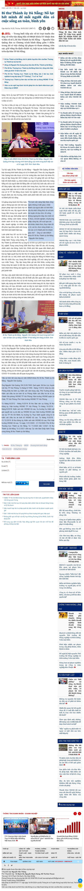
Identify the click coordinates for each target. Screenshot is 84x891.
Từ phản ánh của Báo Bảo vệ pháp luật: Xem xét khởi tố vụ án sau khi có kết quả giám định (70, 761)
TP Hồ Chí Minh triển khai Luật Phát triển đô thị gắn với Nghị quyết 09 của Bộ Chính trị (70, 211)
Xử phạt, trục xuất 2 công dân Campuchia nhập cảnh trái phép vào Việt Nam (70, 276)
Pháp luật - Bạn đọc (68, 548)
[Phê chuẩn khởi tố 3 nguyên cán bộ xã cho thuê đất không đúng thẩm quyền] (63, 263)
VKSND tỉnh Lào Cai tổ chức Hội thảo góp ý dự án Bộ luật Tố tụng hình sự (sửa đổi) (70, 222)
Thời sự (5, 849)
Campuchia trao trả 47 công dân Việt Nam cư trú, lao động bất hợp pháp (75, 556)
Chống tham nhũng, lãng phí (70, 607)
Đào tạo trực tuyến (55, 890)
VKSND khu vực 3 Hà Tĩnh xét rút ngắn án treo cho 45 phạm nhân (70, 242)
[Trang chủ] (4, 861)
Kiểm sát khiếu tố (9, 857)
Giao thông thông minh (24, 890)
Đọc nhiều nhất (66, 54)
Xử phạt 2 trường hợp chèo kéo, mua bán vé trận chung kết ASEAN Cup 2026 (75, 500)
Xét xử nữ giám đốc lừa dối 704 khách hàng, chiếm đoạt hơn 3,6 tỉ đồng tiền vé (75, 324)
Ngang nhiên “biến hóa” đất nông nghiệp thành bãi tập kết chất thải (70, 576)
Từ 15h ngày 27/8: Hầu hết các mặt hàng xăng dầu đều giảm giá (75, 441)
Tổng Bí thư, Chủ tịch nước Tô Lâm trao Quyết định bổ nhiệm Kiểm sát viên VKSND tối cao (70, 84)
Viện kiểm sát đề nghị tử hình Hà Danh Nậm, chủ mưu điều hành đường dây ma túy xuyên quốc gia (70, 137)
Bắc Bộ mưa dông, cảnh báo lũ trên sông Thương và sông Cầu (70, 512)
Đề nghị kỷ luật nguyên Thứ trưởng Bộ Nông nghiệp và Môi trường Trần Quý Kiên (70, 656)
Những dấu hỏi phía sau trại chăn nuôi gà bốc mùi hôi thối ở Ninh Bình (75, 750)
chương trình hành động (39, 445)
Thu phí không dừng (40, 890)
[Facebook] (44, 28)
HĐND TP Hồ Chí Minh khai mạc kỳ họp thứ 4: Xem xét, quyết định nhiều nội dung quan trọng (28, 499)
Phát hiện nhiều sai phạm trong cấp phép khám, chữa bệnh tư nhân (70, 646)
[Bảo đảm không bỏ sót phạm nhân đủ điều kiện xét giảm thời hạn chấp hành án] (63, 377)
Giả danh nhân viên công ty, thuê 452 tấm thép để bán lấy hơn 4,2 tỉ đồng (70, 304)
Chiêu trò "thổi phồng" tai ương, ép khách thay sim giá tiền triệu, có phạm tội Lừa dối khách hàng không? (75, 687)
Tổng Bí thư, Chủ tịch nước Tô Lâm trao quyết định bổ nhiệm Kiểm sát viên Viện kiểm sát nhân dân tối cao (70, 36)
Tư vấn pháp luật (42, 853)
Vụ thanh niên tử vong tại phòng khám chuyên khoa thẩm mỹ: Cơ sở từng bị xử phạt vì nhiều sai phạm (70, 125)
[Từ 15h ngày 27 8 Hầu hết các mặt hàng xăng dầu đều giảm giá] (63, 438)
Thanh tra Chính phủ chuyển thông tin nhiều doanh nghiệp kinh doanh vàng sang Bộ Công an (75, 621)
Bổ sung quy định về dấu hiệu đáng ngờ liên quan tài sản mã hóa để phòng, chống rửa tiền (28, 523)
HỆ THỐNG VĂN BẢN (70, 169)
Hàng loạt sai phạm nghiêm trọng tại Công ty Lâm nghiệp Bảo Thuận (70, 665)
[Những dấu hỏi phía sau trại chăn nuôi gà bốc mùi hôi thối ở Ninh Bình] (63, 747)
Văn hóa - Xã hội (66, 489)
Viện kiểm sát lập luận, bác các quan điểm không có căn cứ (70, 158)
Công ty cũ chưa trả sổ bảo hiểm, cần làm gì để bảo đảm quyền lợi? (70, 594)
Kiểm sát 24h (7, 8)
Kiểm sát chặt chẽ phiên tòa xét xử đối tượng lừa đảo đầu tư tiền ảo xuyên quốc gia (70, 335)
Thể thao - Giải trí (74, 857)
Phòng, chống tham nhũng (40, 849)
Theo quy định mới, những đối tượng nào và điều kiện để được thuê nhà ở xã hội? (70, 722)
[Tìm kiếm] (78, 861)
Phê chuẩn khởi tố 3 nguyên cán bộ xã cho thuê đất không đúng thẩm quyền (75, 266)
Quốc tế (54, 857)
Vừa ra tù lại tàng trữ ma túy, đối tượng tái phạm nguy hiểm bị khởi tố (70, 294)
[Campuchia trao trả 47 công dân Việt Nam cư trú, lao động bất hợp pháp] (63, 554)
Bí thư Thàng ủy (16, 445)
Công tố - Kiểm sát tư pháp (68, 255)
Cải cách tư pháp (66, 371)
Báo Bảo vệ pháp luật (67, 805)
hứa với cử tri (7, 449)
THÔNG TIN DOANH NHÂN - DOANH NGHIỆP (20, 814)
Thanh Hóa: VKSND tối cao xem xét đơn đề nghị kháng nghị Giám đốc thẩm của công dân (70, 793)
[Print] (40, 28)
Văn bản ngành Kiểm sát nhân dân (70, 181)
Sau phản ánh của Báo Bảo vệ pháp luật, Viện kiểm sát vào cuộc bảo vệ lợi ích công (70, 771)
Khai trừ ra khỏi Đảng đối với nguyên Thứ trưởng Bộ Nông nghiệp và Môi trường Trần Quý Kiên (70, 636)
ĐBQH (26, 445)
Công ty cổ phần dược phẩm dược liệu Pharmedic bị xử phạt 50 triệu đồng (70, 522)
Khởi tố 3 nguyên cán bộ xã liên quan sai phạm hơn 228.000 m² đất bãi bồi (70, 567)
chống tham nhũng (20, 449)
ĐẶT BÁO (40, 861)
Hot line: (60, 861)
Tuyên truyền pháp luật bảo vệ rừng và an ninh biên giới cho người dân (70, 392)
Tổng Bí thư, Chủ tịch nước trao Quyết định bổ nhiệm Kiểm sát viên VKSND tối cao (70, 95)
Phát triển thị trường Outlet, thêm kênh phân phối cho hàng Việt (70, 479)
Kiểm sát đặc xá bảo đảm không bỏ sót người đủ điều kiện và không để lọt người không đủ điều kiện (70, 61)
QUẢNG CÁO (27, 861)
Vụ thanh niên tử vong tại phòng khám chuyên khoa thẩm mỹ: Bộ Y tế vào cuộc (70, 115)
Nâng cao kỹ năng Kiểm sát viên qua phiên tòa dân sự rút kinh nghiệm (70, 422)
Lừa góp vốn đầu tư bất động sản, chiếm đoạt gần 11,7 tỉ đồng (70, 351)
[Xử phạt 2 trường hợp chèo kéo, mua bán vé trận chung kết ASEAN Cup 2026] (63, 495)
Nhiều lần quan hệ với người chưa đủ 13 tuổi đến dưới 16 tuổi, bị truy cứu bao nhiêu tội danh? (70, 711)
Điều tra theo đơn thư (69, 741)
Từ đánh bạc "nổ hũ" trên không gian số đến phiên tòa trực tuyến (70, 413)
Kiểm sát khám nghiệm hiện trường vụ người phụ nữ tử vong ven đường (70, 585)
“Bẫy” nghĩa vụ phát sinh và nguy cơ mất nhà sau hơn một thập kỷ (70, 731)
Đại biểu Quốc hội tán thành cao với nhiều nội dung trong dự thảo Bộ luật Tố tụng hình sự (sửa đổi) (70, 72)
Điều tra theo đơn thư (26, 858)
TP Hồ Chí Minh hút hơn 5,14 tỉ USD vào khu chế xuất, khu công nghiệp (70, 451)
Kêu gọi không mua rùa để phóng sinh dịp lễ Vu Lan (70, 530)
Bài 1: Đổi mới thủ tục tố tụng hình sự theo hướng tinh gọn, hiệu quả (27, 513)
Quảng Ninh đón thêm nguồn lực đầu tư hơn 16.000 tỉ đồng (70, 460)
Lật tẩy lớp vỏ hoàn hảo (67, 46)
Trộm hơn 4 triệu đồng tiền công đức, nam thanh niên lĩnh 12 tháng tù (70, 360)
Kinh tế (62, 432)
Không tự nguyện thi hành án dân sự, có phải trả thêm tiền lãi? (70, 701)
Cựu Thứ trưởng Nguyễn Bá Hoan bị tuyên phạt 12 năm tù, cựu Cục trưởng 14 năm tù (70, 148)
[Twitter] (52, 28)
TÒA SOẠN (13, 861)
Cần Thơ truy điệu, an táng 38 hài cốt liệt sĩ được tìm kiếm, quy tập (70, 538)
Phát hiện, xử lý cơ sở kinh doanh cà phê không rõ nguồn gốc (70, 469)
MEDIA (61, 9)
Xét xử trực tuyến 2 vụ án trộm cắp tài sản (70, 343)
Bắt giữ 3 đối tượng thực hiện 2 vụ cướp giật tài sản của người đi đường (70, 285)
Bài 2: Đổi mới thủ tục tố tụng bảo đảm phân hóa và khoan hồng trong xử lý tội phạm (28, 504)
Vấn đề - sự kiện (20, 8)
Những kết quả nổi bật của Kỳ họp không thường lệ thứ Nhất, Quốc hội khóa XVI (28, 518)
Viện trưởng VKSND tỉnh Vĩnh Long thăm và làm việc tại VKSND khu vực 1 (70, 106)
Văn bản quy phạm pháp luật (70, 174)
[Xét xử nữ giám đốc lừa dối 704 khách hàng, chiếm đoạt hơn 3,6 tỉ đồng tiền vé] (63, 320)
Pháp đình (63, 314)
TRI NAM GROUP (8, 890)
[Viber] (48, 28)
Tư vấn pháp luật (66, 675)
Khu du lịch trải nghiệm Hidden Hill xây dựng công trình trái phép (70, 783)
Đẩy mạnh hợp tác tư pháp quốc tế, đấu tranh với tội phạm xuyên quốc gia (28, 509)
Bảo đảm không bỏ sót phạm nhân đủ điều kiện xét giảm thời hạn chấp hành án (75, 381)
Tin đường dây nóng (72, 849)
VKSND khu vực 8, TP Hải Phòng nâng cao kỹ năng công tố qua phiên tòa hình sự (70, 402)
